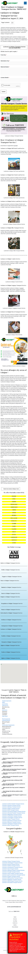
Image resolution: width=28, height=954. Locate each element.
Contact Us (15, 922)
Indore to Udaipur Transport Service (10, 563)
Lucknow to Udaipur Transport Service (11, 629)
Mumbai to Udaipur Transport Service (11, 587)
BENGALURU (14, 518)
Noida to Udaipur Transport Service (10, 652)
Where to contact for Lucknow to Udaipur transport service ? (13, 766)
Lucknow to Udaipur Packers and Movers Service (14, 201)
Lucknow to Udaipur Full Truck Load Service (12, 148)
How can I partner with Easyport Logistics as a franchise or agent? (14, 795)
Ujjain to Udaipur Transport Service (10, 658)
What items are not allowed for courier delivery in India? (12, 777)
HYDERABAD (14, 504)
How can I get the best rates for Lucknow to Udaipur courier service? (13, 784)
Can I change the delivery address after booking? (12, 791)
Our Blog (15, 920)
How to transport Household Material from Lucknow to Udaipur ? (13, 762)
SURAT (14, 532)
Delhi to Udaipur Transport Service (10, 570)
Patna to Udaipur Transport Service (10, 609)
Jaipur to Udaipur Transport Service (10, 645)
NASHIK (14, 523)
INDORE (14, 496)
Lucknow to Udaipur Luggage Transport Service (13, 285)
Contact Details (5, 77)
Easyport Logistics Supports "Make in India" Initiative (14, 691)
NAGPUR (14, 529)
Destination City (5, 61)
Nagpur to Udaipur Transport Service (12, 576)
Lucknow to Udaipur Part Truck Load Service (13, 175)
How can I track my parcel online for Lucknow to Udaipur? (14, 773)
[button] (2, 554)
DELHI (14, 512)
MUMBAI (14, 515)
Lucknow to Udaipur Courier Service (10, 259)
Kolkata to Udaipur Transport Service (11, 619)
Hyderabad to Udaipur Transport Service (11, 613)
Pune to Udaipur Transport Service (10, 580)
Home (15, 916)
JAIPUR (14, 510)
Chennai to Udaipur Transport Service (11, 642)
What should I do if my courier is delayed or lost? (13, 788)
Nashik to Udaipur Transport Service (11, 636)
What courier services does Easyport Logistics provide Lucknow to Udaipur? (14, 769)
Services (15, 918)
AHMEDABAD (14, 507)
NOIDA (14, 526)
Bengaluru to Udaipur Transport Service (12, 603)
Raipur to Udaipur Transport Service (10, 597)
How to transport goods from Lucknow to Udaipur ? (13, 746)
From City (4, 55)
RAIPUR (14, 501)
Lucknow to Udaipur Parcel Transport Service (13, 312)
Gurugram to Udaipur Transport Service (12, 626)
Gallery (15, 924)
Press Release (15, 926)
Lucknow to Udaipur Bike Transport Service (12, 228)
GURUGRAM (14, 537)
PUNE (14, 499)
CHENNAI (14, 540)
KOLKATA (14, 521)
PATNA (14, 534)
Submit (3, 91)
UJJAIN (14, 543)
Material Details (5, 67)
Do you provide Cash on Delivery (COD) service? (12, 780)
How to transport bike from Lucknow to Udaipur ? (12, 758)
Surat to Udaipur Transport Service (10, 593)
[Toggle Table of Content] (11, 23)
